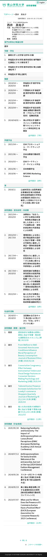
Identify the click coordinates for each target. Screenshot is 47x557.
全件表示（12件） (35, 419)
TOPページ (8, 14)
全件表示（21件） (35, 523)
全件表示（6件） (35, 306)
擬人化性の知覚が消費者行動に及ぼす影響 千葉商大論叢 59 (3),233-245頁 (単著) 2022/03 (29, 410)
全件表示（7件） (35, 135)
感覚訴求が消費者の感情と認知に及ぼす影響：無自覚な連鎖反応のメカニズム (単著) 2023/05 (30, 336)
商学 (6, 46)
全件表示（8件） (35, 180)
